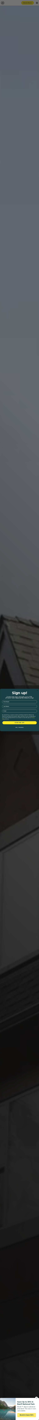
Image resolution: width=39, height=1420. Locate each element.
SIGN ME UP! (19, 722)
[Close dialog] (37, 690)
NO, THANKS (19, 727)
